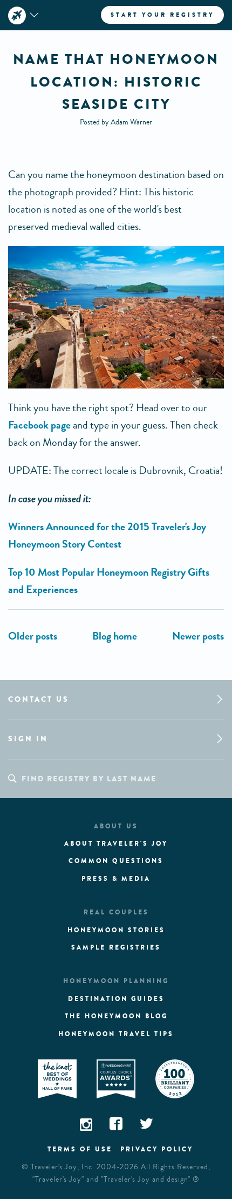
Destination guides (116, 999)
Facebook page (39, 425)
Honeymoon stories (116, 930)
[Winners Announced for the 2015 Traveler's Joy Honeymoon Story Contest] (32, 636)
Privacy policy (156, 1149)
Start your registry (162, 14)
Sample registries (116, 947)
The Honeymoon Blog (116, 1016)
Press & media (116, 879)
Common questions (116, 861)
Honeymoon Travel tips (116, 1034)
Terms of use (79, 1149)
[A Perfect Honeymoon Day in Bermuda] (198, 636)
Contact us (38, 699)
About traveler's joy (116, 843)
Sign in (28, 739)
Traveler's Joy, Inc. (62, 1167)
